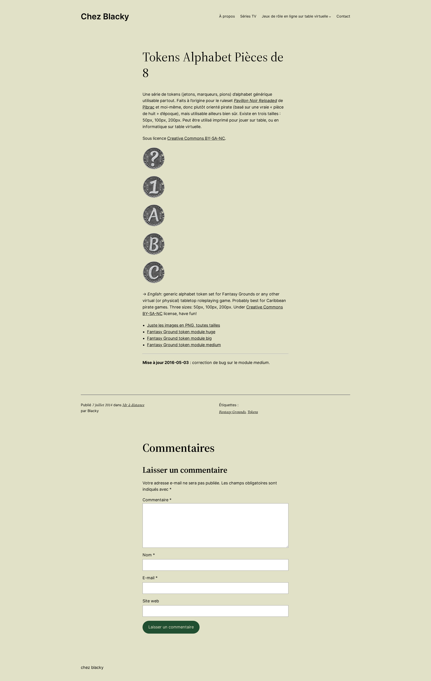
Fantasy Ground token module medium (184, 344)
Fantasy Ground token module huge (181, 331)
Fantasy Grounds (232, 411)
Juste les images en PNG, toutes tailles (183, 325)
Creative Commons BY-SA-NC (196, 138)
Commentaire (157, 499)
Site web (151, 601)
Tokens (253, 411)
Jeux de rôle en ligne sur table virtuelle (295, 16)
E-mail (150, 577)
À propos (227, 16)
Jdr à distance (133, 404)
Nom (149, 554)
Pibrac (148, 107)
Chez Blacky (105, 16)
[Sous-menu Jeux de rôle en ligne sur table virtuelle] (330, 16)
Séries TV (248, 16)
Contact (343, 16)
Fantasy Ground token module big (179, 338)
